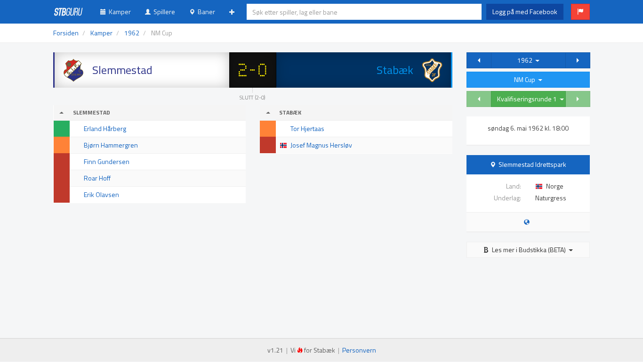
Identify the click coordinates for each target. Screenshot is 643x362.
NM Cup (526, 79)
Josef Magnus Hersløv (321, 145)
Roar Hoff (97, 178)
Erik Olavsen (101, 194)
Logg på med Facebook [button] (524, 11)
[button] (580, 12)
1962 (526, 60)
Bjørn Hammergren (111, 145)
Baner (205, 11)
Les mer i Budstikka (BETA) (529, 250)
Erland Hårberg (105, 128)
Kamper (118, 11)
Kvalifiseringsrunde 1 (528, 99)
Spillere (163, 11)
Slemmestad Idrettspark (532, 164)
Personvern (359, 350)
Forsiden (66, 33)
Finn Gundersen (106, 161)
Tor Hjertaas (307, 128)
